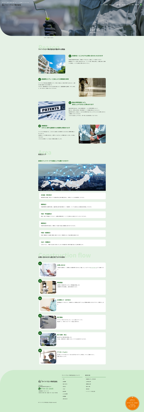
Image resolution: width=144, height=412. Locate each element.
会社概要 (106, 4)
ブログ (64, 389)
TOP (101, 4)
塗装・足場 (88, 386)
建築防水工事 (88, 384)
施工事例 (124, 4)
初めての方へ (112, 4)
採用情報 (137, 4)
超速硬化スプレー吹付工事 (91, 379)
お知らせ (64, 386)
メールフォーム (93, 267)
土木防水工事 (88, 381)
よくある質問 (65, 393)
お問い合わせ (65, 398)
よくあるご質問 (130, 4)
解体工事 (87, 389)
